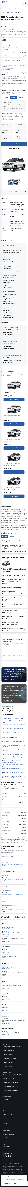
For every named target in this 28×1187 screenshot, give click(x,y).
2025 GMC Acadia (7, 856)
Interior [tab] (12, 536)
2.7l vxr (17, 12)
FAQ (25, 192)
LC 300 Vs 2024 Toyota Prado (10, 1082)
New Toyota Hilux (18, 721)
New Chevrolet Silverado (18, 733)
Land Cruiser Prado (8, 12)
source (17, 94)
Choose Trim (5, 37)
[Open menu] (26, 3)
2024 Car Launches (8, 1111)
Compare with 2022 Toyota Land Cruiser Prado (12, 865)
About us (5, 1123)
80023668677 (6, 929)
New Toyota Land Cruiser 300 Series (19, 717)
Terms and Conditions (8, 1134)
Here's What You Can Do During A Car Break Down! (13, 765)
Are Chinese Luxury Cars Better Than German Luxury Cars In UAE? (11, 761)
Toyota (15, 9)
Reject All (16, 1183)
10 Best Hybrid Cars (7, 1066)
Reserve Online (14, 144)
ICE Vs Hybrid (6, 1099)
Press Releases (6, 1146)
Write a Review (6, 646)
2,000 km (13, 97)
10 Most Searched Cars (8, 1050)
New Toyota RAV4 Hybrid (6, 721)
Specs (4, 192)
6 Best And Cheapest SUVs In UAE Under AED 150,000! (13, 769)
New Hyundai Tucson (19, 724)
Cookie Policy (6, 1138)
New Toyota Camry (7, 724)
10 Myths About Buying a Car (10, 1058)
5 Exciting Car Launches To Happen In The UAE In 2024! (13, 749)
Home (2, 9)
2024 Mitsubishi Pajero (8, 871)
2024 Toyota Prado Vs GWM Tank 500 (12, 1075)
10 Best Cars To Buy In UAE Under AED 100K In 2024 (13, 773)
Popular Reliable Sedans (9, 1107)
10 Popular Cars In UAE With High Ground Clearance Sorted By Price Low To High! (12, 753)
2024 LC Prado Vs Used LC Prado (11, 1086)
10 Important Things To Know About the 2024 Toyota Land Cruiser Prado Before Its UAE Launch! (13, 741)
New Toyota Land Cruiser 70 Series (6, 717)
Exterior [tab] (4, 536)
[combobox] (14, 40)
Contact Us (5, 1127)
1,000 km (6, 97)
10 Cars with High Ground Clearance (12, 1046)
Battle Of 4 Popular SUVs (9, 1079)
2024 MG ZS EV (6, 886)
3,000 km (21, 97)
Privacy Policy (6, 1130)
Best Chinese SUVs (7, 1115)
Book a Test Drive (14, 148)
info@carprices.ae (7, 1153)
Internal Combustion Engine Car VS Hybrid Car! (13, 757)
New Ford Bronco (18, 728)
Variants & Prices (14, 192)
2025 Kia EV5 (6, 902)
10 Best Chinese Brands (8, 1054)
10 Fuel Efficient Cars (8, 1062)
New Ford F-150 (6, 732)
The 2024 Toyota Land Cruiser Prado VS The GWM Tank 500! (13, 745)
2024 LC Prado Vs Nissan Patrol (10, 1090)
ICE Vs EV (5, 1103)
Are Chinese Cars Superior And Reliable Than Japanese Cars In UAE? (13, 777)
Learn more (13, 1179)
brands (8, 9)
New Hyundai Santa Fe (7, 729)
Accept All (7, 1183)
